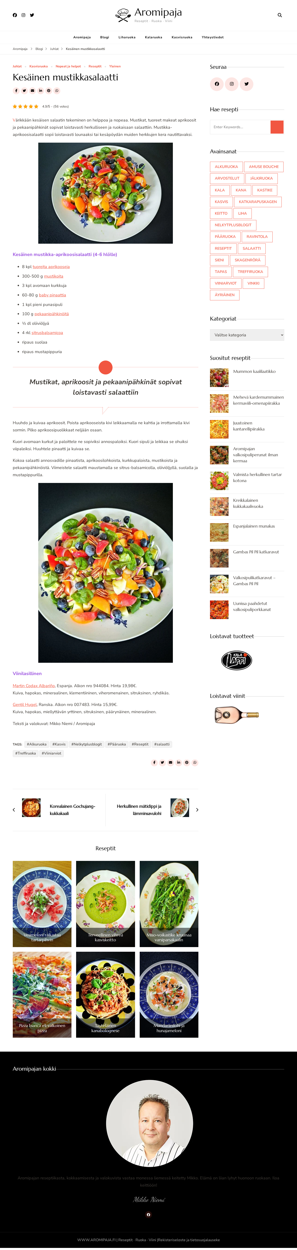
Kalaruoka (153, 37)
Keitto (221, 213)
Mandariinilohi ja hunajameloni (169, 1028)
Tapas (221, 271)
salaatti (163, 744)
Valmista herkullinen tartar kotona (257, 477)
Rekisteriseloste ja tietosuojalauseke (189, 1240)
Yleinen (115, 66)
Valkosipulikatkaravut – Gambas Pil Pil (254, 580)
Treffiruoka (27, 753)
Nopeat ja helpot (68, 66)
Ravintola (257, 236)
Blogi (104, 37)
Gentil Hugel (25, 704)
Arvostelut (227, 178)
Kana (241, 190)
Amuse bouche (264, 166)
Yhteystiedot (213, 37)
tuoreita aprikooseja (51, 266)
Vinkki (253, 283)
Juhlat (17, 66)
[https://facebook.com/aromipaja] (217, 84)
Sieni (219, 260)
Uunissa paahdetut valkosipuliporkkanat (252, 606)
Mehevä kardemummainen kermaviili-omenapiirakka (258, 400)
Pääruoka (118, 744)
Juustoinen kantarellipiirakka (249, 426)
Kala (220, 190)
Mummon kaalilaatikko (254, 371)
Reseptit (95, 66)
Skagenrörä (248, 260)
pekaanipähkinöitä (52, 314)
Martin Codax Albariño (34, 686)
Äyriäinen (225, 295)
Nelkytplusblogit (88, 744)
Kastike (264, 190)
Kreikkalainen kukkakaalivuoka (248, 503)
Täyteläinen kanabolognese (105, 1028)
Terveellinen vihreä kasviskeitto (105, 937)
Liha (242, 213)
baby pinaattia (52, 295)
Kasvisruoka (182, 37)
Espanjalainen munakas (254, 526)
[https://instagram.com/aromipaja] (232, 84)
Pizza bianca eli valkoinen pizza (42, 1028)
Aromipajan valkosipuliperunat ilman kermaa (255, 454)
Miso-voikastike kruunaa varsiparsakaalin (169, 937)
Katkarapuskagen (258, 201)
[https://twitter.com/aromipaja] (246, 84)
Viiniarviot (52, 753)
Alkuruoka (38, 744)
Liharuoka (127, 37)
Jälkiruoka (261, 178)
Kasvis (60, 744)
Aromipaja (158, 12)
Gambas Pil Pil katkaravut (256, 551)
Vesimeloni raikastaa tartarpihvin (42, 937)
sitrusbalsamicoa (47, 332)
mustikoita (53, 276)
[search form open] (279, 15)
